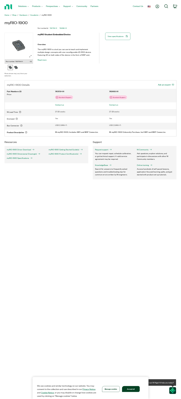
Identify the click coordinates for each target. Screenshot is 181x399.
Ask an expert (164, 84)
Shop (14, 15)
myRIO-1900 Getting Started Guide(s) (64, 149)
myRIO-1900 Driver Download (19, 149)
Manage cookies (111, 389)
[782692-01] (16, 68)
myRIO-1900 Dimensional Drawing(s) (22, 154)
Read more (42, 60)
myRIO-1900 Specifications (18, 158)
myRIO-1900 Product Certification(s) (63, 154)
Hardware (23, 15)
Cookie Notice (47, 392)
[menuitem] (23, 6)
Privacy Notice (88, 389)
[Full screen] (30, 56)
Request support (101, 149)
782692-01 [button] (63, 28)
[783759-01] (10, 68)
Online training (143, 165)
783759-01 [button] (53, 28)
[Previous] (5, 67)
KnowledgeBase (101, 165)
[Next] (32, 67)
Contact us (59, 105)
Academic (34, 15)
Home (7, 15)
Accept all (131, 389)
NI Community (142, 149)
